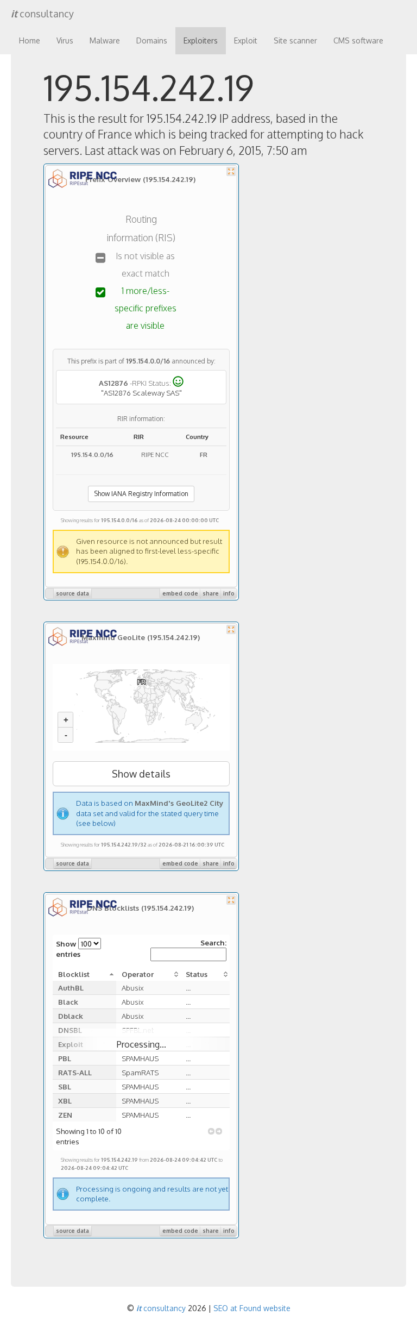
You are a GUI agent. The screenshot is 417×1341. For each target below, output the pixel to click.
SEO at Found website (251, 1308)
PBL (64, 1058)
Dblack (70, 1015)
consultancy (42, 14)
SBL (64, 1086)
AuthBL (71, 987)
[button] (211, 1131)
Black (68, 1001)
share (211, 593)
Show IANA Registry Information (141, 494)
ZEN (65, 1114)
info (229, 593)
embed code (180, 593)
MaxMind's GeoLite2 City (179, 802)
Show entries (68, 948)
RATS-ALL (75, 1072)
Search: (213, 942)
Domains (151, 40)
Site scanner (295, 40)
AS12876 (113, 382)
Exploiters (201, 40)
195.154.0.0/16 (148, 361)
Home (29, 40)
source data (72, 593)
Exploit (245, 40)
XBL (65, 1100)
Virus (64, 40)
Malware (105, 40)
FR (203, 454)
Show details (141, 774)
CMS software (358, 40)
